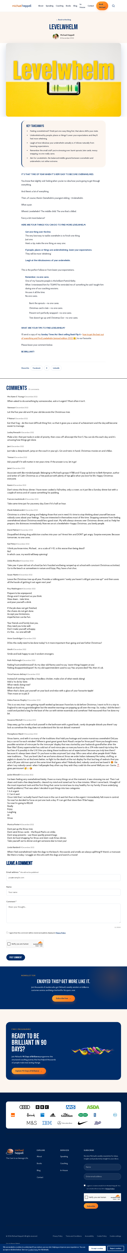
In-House (82, 5)
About (40, 6)
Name (9, 887)
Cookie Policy (102, 1236)
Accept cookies (97, 1248)
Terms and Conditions (74, 1236)
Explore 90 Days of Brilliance (29, 1071)
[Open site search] (113, 6)
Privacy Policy (61, 933)
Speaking (49, 6)
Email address (22, 872)
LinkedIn (56, 368)
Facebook (36, 368)
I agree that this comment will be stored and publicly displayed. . (37, 933)
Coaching (59, 6)
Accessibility (89, 1236)
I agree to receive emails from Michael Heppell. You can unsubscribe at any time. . (103, 1187)
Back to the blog (63, 20)
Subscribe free (63, 998)
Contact (91, 6)
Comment (11, 901)
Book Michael (102, 5)
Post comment (15, 957)
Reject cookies (115, 1248)
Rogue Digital (15, 1243)
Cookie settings (115, 1236)
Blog (75, 6)
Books (68, 6)
